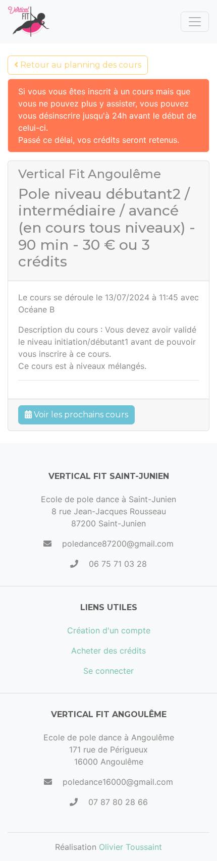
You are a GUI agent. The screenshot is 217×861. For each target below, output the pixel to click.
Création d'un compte (108, 630)
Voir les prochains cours (80, 414)
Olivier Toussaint (130, 847)
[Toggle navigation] (195, 22)
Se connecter (108, 671)
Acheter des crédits (108, 650)
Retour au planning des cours (79, 65)
